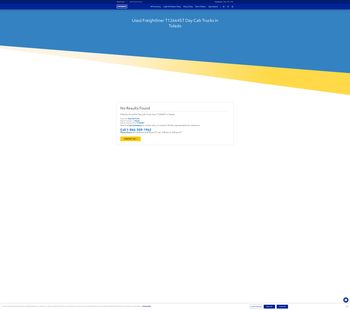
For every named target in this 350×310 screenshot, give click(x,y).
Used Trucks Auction (135, 2)
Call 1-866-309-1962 (135, 129)
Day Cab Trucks (134, 119)
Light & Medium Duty (172, 6)
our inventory (135, 125)
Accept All (282, 306)
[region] (175, 307)
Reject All (269, 306)
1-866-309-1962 (228, 2)
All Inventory (156, 6)
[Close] (347, 307)
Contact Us (130, 139)
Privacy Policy (147, 306)
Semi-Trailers (200, 6)
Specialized (213, 6)
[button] (345, 300)
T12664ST (140, 123)
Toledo (137, 121)
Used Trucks (121, 2)
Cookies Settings (256, 306)
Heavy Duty (188, 6)
